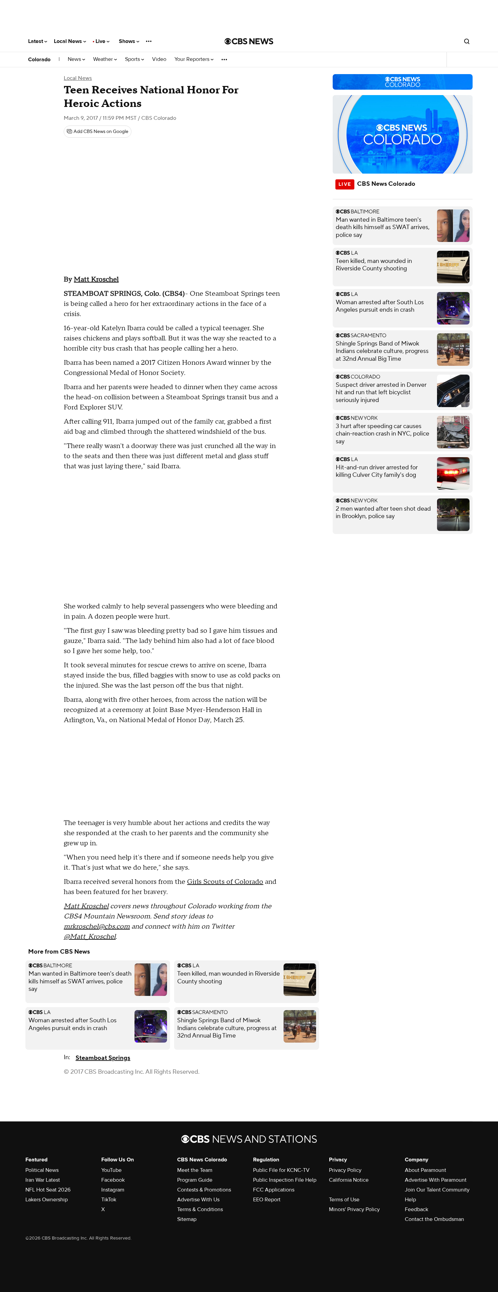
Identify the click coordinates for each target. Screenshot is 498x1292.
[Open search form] (467, 41)
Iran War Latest (42, 1180)
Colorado (39, 59)
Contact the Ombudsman (434, 1219)
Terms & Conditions (200, 1209)
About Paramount (425, 1170)
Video (159, 59)
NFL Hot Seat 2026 (47, 1190)
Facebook (113, 1180)
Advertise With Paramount (435, 1180)
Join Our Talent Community (437, 1190)
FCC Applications (273, 1190)
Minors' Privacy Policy (354, 1209)
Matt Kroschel (96, 279)
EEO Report (267, 1199)
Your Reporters (192, 59)
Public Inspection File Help (284, 1180)
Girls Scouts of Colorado (225, 881)
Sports (133, 59)
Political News (42, 1170)
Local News (68, 41)
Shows (128, 41)
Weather (103, 59)
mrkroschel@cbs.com (97, 926)
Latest (36, 41)
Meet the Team (194, 1170)
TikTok (108, 1199)
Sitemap (186, 1219)
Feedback (416, 1209)
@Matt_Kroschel (90, 936)
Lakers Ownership (46, 1199)
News (75, 59)
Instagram (112, 1190)
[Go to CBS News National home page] (249, 41)
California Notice (349, 1180)
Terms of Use (344, 1199)
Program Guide (194, 1180)
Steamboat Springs (103, 1058)
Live (101, 41)
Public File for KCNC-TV (281, 1170)
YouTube (111, 1170)
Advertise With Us (198, 1199)
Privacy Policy (345, 1170)
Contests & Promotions (204, 1190)
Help (410, 1199)
